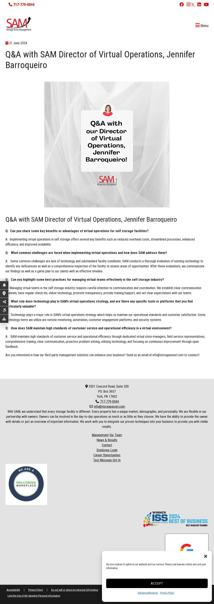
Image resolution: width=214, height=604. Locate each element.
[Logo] (99, 23)
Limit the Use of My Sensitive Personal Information (34, 595)
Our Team (116, 435)
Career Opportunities (106, 455)
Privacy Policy (167, 592)
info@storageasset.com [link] (109, 407)
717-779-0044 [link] (109, 402)
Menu (204, 26)
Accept (157, 583)
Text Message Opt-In (107, 460)
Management (100, 435)
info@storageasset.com (168, 355)
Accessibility (13, 589)
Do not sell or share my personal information (74, 589)
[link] (181, 5)
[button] (206, 556)
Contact (107, 445)
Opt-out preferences (148, 592)
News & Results (107, 440)
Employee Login (107, 450)
